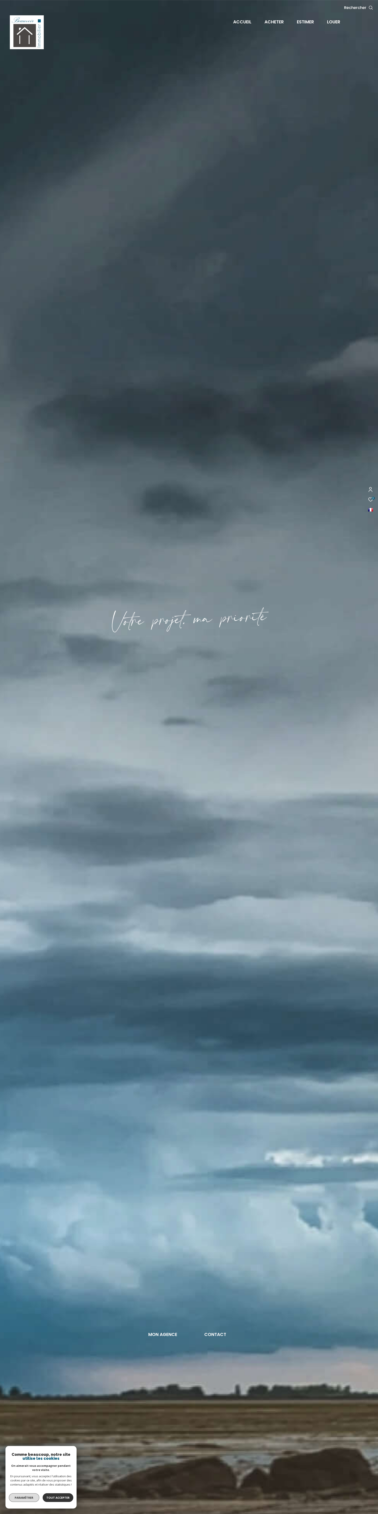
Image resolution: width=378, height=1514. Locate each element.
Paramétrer (24, 1498)
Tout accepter (58, 1498)
